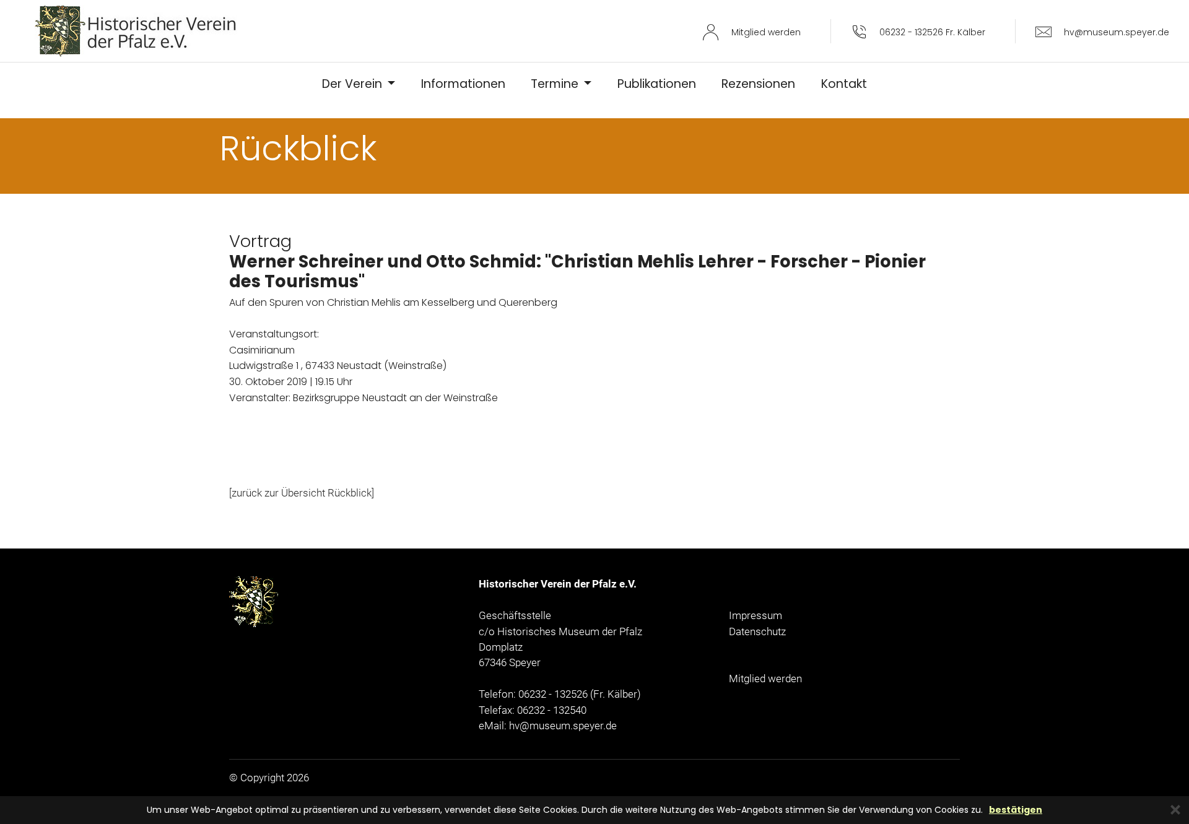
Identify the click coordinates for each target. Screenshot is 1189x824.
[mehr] (136, 31)
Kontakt (844, 84)
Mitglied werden (765, 678)
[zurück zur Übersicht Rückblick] (301, 493)
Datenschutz (757, 631)
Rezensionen (758, 84)
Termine (556, 84)
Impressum (755, 615)
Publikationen (656, 84)
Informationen (463, 84)
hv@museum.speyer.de (563, 725)
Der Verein (353, 84)
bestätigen (1015, 810)
